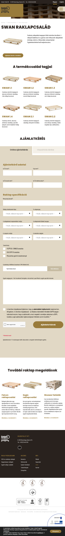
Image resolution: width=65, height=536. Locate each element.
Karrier (37, 467)
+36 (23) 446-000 (32, 2)
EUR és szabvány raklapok (8, 459)
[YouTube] (20, 447)
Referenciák (24, 462)
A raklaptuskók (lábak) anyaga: (41, 221)
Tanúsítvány (6, 245)
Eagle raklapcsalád (29, 396)
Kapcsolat (38, 462)
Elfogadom (55, 531)
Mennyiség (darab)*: (8, 199)
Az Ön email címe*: (8, 181)
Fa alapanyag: (36, 209)
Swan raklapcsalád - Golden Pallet (5, 9)
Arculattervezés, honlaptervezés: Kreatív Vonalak (45, 511)
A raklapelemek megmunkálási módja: (12, 221)
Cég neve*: (36, 169)
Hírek (37, 465)
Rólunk (37, 459)
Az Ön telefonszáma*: (38, 181)
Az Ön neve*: (6, 169)
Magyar (55, 2)
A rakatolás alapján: (38, 233)
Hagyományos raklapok (7, 462)
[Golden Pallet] (5, 438)
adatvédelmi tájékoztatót (41, 309)
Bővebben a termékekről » (9, 418)
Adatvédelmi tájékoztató (14, 511)
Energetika (23, 470)
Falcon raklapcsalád (8, 396)
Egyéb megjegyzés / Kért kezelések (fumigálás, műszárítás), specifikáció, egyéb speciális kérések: (28, 278)
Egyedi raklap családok (7, 465)
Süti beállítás (30, 511)
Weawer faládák (52, 395)
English (62, 2)
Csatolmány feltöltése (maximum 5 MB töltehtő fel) (16, 264)
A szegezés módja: (7, 233)
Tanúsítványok (24, 467)
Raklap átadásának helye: (9, 209)
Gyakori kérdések (25, 465)
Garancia (23, 459)
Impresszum (23, 511)
